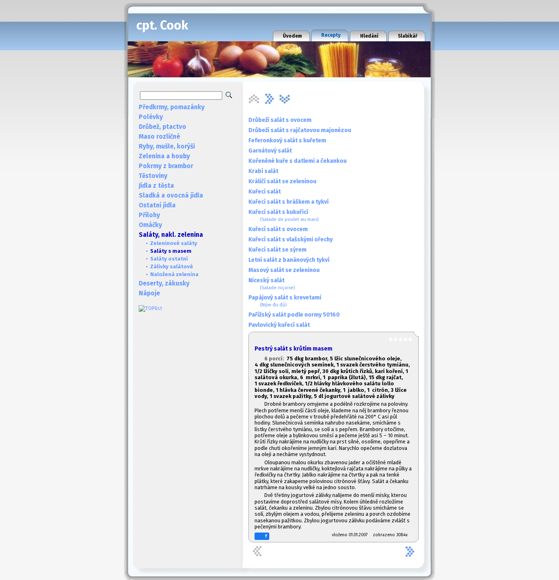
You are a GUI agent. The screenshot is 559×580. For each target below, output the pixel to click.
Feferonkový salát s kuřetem (287, 140)
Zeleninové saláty (173, 243)
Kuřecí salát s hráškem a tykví (288, 201)
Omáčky (150, 225)
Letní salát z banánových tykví (288, 259)
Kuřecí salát (264, 191)
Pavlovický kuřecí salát (279, 324)
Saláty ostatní (169, 259)
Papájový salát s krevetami (284, 301)
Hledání (369, 36)
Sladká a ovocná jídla (171, 195)
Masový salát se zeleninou (284, 270)
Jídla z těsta (156, 185)
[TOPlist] (150, 308)
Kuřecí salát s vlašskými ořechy (290, 239)
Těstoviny (153, 176)
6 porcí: (275, 358)
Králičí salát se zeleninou (282, 181)
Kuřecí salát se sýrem (277, 249)
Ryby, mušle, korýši (167, 146)
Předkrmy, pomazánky (172, 107)
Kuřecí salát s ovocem (278, 229)
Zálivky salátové (171, 266)
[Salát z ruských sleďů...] (285, 99)
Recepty (330, 35)
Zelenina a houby (164, 156)
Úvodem (292, 36)
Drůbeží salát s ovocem (279, 120)
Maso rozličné (159, 136)
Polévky (151, 117)
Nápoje (149, 293)
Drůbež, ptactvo (162, 126)
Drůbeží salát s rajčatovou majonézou (299, 130)
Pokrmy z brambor (166, 166)
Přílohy (149, 215)
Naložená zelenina (174, 274)
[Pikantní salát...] (269, 99)
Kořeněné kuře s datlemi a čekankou (297, 160)
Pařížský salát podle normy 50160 (294, 314)
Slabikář (407, 36)
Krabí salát (263, 171)
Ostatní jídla (157, 205)
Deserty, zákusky (164, 283)
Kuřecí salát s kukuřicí (283, 215)
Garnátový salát (270, 150)
